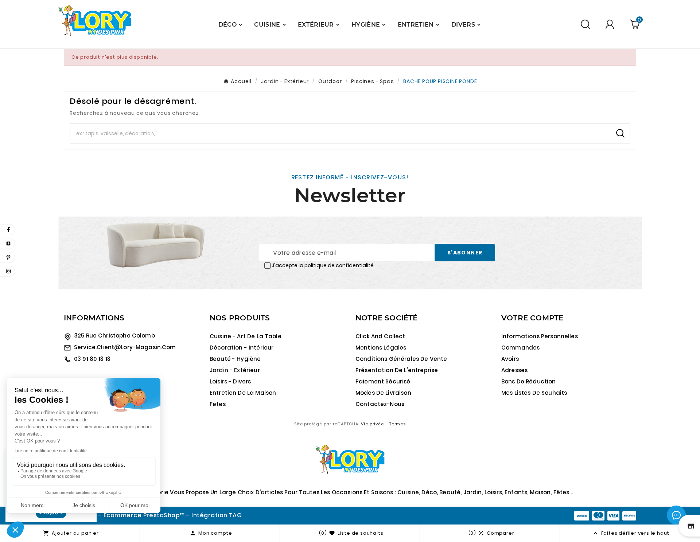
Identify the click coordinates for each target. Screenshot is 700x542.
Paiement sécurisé (383, 381)
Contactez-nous (379, 404)
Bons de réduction (528, 381)
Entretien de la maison (243, 393)
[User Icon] (611, 24)
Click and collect (380, 336)
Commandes (520, 347)
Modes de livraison (383, 393)
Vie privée (372, 424)
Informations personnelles (539, 336)
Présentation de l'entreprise (396, 370)
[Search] (620, 133)
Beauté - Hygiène (235, 359)
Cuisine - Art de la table (245, 336)
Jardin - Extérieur (235, 370)
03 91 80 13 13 (92, 359)
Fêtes (218, 404)
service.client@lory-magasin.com (125, 347)
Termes (397, 424)
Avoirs (510, 359)
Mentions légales (380, 347)
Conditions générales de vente (401, 359)
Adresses (514, 370)
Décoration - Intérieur (241, 347)
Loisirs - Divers (230, 381)
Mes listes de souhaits (534, 393)
